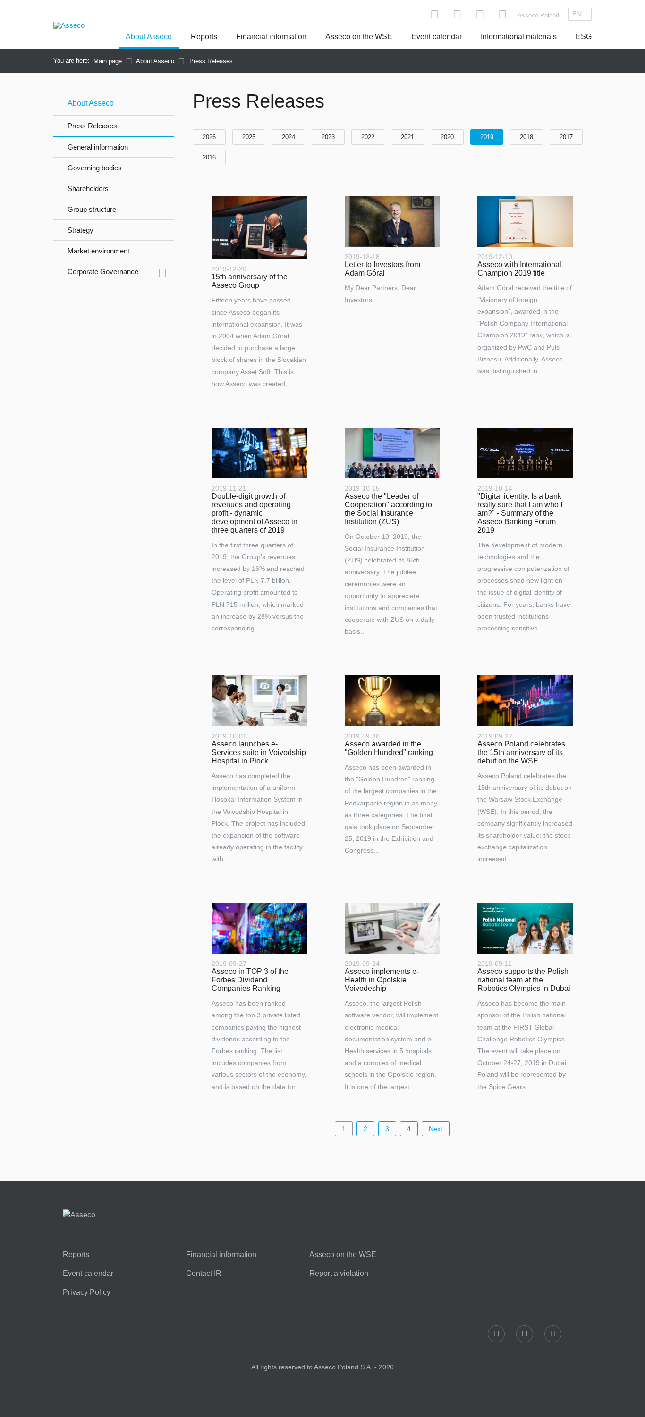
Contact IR (203, 1273)
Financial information (271, 37)
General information (98, 147)
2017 (566, 137)
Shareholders (88, 188)
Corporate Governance (103, 272)
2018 (526, 137)
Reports (204, 37)
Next (435, 1128)
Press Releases (92, 126)
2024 (288, 137)
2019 (486, 137)
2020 (447, 137)
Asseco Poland (538, 15)
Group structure (92, 209)
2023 (328, 137)
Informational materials (519, 37)
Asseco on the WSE (358, 37)
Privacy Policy (86, 1292)
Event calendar (436, 37)
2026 (209, 137)
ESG (584, 37)
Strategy (80, 230)
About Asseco (149, 37)
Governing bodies (95, 168)
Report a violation (338, 1273)
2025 (248, 137)
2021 (407, 137)
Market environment (98, 251)
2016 (209, 157)
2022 (367, 137)
